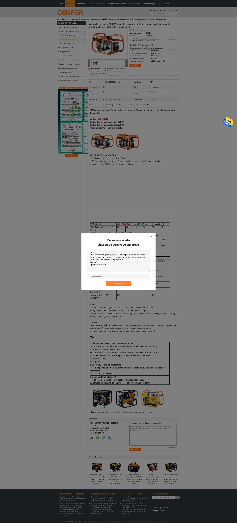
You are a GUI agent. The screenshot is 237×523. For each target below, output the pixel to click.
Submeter (118, 283)
